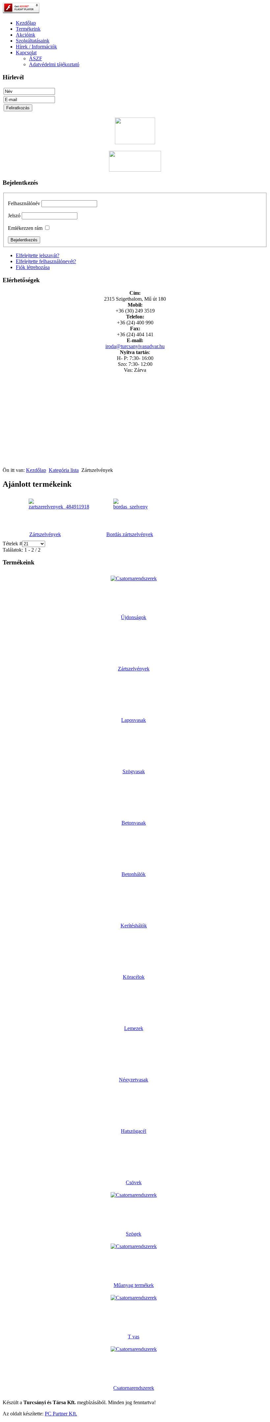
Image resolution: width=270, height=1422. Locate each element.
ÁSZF (35, 58)
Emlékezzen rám (25, 228)
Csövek (134, 1182)
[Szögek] (134, 1195)
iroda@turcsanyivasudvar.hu (135, 346)
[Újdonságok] (134, 578)
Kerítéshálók (134, 925)
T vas (133, 1336)
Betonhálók (134, 874)
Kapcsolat (26, 52)
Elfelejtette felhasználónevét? (46, 261)
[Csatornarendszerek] (134, 1349)
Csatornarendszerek (133, 1388)
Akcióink (25, 35)
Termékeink (28, 29)
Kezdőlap (26, 23)
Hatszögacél (133, 1131)
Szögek (133, 1234)
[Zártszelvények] (59, 506)
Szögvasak (133, 771)
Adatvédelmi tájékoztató (54, 64)
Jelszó (14, 215)
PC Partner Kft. (61, 1413)
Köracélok (134, 977)
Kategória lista (64, 470)
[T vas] (134, 1297)
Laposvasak (133, 720)
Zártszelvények (45, 534)
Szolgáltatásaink (32, 40)
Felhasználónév (24, 203)
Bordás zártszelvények (129, 534)
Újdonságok (133, 617)
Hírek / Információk (36, 46)
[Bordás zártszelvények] (130, 506)
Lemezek (133, 1028)
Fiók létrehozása (33, 267)
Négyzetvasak (133, 1079)
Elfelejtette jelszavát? (37, 255)
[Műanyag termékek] (134, 1246)
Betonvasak (134, 823)
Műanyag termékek (134, 1285)
